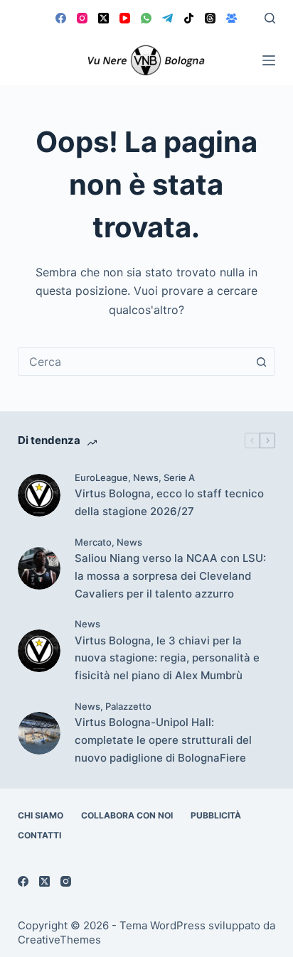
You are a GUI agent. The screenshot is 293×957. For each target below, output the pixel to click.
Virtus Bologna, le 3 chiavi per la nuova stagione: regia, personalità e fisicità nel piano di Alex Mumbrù (167, 658)
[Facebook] (60, 18)
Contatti (39, 835)
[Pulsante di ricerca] (261, 361)
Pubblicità (216, 815)
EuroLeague (101, 477)
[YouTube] (124, 18)
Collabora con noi (127, 815)
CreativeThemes (59, 939)
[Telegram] (167, 18)
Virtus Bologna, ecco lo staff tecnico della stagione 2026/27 (169, 502)
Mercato (93, 542)
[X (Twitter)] (103, 18)
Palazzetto (128, 706)
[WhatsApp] (146, 18)
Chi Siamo (40, 815)
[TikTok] (188, 18)
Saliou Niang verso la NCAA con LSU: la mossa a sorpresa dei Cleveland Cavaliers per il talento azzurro (170, 575)
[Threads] (210, 18)
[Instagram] (82, 18)
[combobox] (133, 361)
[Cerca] (270, 18)
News (146, 477)
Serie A (179, 477)
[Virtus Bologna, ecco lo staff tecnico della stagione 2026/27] (39, 495)
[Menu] (268, 60)
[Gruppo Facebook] (231, 18)
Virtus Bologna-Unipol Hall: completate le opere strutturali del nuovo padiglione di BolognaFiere (163, 739)
